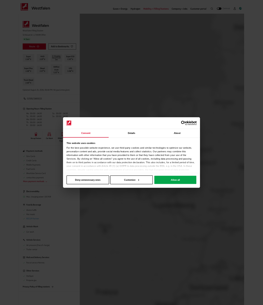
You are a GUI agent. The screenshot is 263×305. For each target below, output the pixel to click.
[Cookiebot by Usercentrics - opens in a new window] (183, 123)
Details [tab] (131, 133)
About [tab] (177, 133)
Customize (129, 179)
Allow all (175, 179)
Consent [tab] (85, 133)
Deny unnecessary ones (87, 179)
